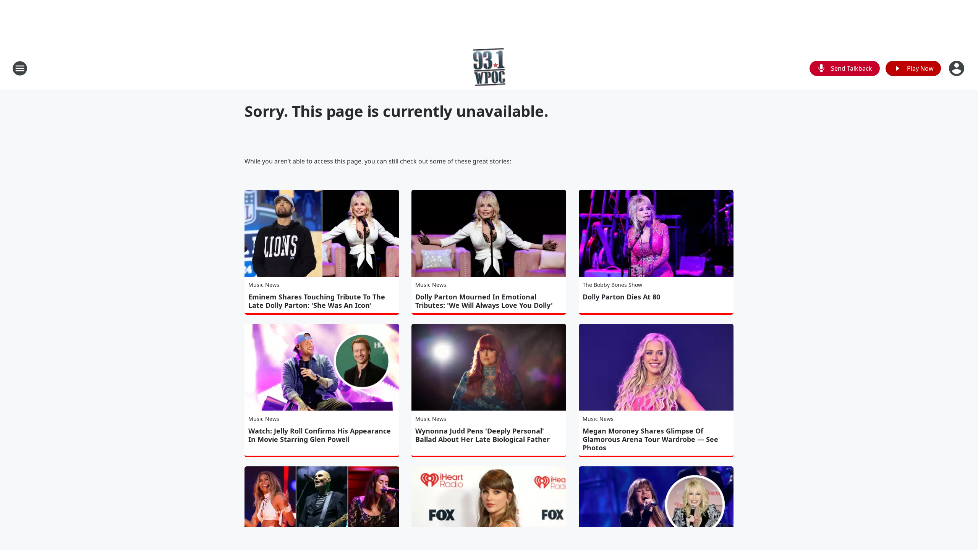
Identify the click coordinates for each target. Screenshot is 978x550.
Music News (263, 284)
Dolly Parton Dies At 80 (621, 297)
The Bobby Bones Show (612, 284)
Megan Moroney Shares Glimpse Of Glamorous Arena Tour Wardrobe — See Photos (650, 439)
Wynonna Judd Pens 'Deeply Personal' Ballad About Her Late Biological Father (482, 435)
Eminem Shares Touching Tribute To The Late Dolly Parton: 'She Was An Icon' (316, 301)
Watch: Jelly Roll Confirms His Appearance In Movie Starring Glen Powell (319, 435)
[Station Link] (489, 68)
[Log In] (957, 68)
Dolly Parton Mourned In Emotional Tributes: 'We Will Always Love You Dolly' (484, 301)
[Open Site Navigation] (20, 68)
